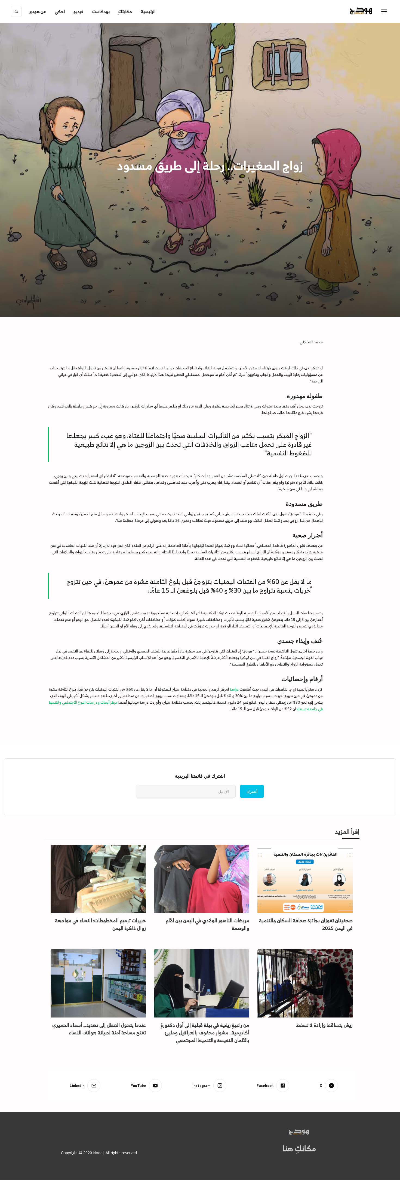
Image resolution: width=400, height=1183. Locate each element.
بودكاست (101, 11)
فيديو (78, 11)
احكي (60, 11)
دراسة (234, 689)
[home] (372, 11)
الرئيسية (148, 11)
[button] (37, 11)
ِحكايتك (125, 11)
